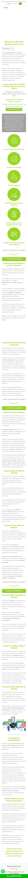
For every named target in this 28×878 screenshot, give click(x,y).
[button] (12, 48)
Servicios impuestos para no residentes (14, 204)
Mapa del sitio (16, 873)
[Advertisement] (14, 24)
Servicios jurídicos (14, 185)
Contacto (11, 873)
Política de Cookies (21, 871)
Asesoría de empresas (14, 167)
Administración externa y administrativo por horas (14, 224)
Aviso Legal (5, 871)
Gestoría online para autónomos (14, 149)
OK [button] (20, 3)
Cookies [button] (15, 3)
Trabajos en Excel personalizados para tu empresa (14, 243)
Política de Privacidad (12, 871)
